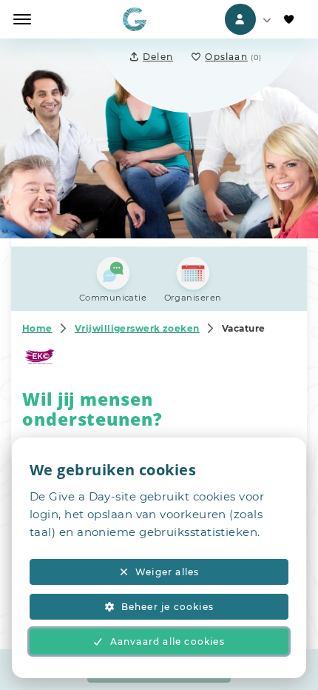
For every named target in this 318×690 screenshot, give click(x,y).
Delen (158, 56)
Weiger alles (167, 571)
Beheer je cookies (167, 606)
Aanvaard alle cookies (167, 641)
